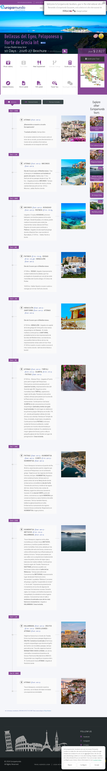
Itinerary (13, 102)
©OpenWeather (47, 710)
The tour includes (54, 102)
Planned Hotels (33, 102)
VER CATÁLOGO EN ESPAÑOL (24, 2)
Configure (83, 765)
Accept (97, 765)
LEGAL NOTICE (57, 764)
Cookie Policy (97, 760)
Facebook (86, 737)
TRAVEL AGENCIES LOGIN (42, 764)
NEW (41, 8)
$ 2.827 (96, 51)
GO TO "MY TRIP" (40, 2)
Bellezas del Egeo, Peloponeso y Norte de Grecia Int (33, 39)
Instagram (86, 741)
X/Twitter (86, 745)
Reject (70, 765)
